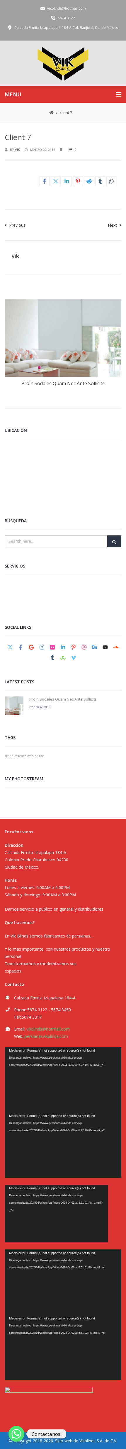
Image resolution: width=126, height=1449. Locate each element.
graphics (11, 756)
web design (35, 756)
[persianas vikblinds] (63, 63)
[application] (63, 1079)
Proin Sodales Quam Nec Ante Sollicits (63, 383)
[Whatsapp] (16, 1434)
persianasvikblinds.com (46, 1036)
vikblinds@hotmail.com (48, 1029)
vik (17, 149)
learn (22, 756)
